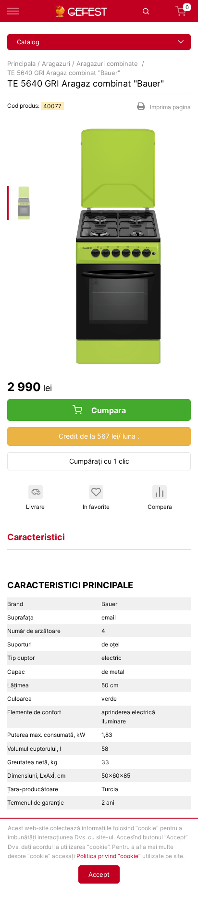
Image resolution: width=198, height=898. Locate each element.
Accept (99, 874)
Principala (21, 63)
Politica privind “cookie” (108, 856)
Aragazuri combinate (108, 63)
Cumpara (107, 410)
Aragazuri (56, 63)
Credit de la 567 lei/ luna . (99, 436)
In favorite (96, 506)
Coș (187, 8)
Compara (160, 506)
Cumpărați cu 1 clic (99, 461)
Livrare (35, 506)
